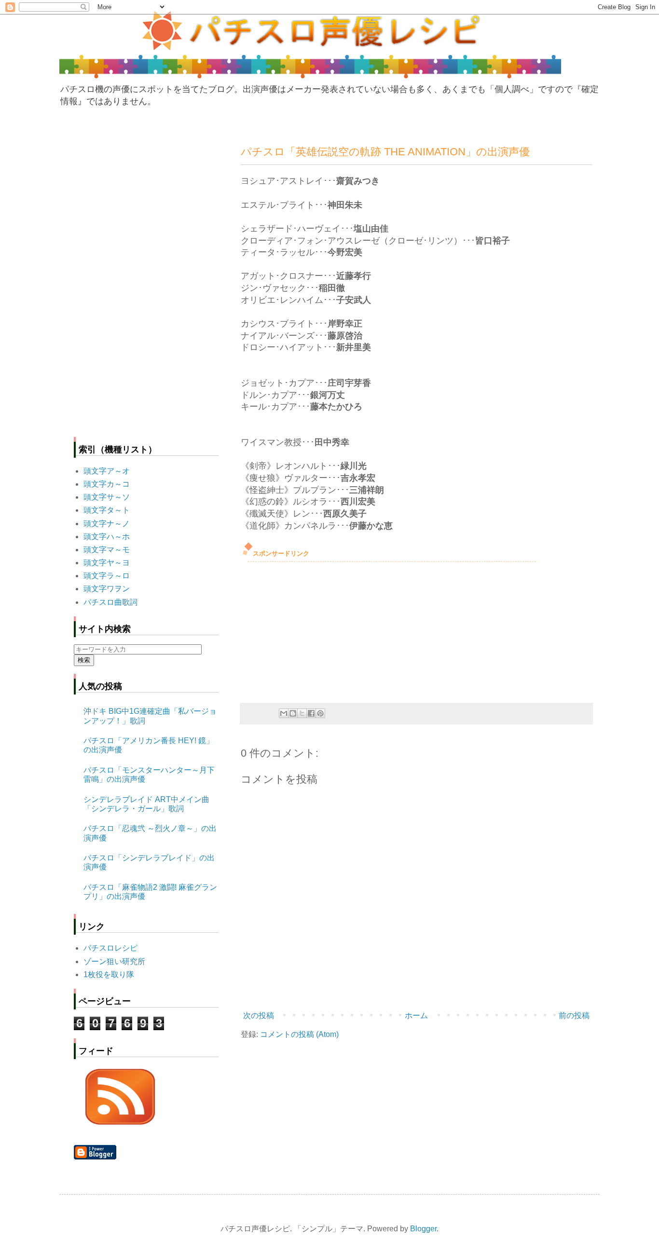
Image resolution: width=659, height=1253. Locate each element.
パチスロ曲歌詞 (110, 602)
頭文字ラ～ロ (106, 576)
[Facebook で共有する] (311, 713)
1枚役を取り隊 (108, 974)
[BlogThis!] (293, 713)
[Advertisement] (313, 629)
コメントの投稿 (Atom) (299, 1034)
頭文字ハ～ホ (106, 536)
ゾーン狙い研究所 (114, 961)
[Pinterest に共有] (320, 713)
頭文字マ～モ (106, 549)
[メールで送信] (283, 713)
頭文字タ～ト (106, 510)
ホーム (416, 1015)
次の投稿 (258, 1015)
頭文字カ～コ (106, 484)
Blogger (423, 1229)
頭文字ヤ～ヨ (106, 562)
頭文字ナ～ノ (106, 523)
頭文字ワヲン (106, 589)
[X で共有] (302, 713)
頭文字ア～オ (106, 471)
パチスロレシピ (110, 948)
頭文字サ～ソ (106, 497)
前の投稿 (574, 1015)
